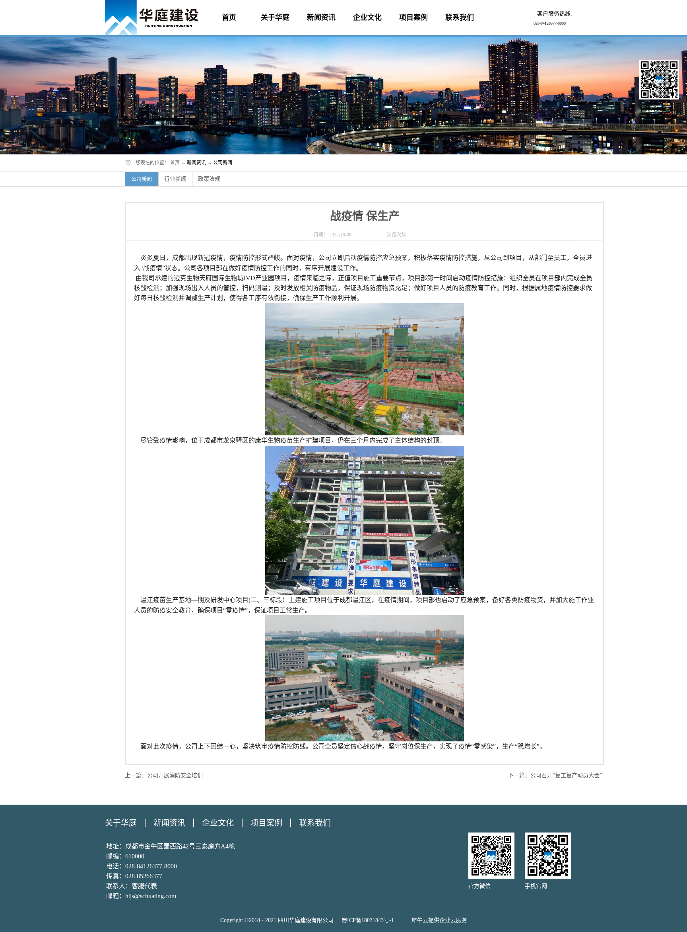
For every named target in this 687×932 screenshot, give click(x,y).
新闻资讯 (196, 163)
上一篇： (164, 775)
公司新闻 (222, 163)
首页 (229, 17)
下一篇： (555, 775)
